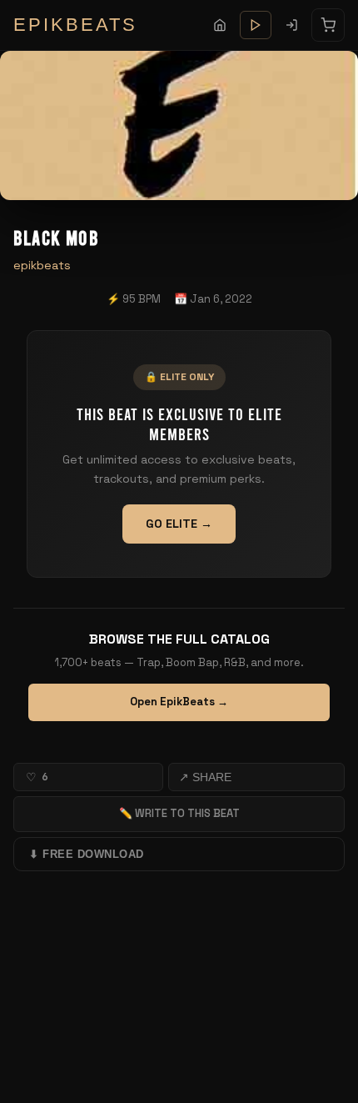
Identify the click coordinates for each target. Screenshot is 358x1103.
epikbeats (42, 265)
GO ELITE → (179, 523)
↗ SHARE (205, 777)
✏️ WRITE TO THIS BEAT (179, 813)
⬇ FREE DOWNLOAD (86, 854)
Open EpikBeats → (179, 701)
